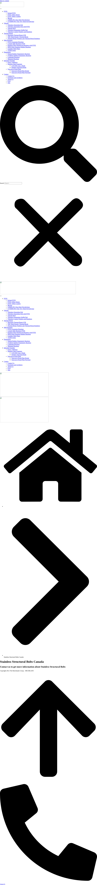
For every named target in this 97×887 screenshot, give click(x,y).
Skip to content (4, 1)
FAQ (9, 81)
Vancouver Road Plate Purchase (21, 72)
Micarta (10, 18)
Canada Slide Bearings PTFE (16, 43)
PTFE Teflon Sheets (14, 15)
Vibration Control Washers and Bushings (20, 32)
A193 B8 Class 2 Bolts (18, 66)
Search (2, 183)
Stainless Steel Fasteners (15, 64)
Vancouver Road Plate (14, 69)
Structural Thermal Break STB (17, 35)
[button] (48, 133)
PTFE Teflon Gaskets (14, 16)
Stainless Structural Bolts (18, 67)
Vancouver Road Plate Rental (20, 71)
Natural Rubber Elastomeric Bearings (19, 54)
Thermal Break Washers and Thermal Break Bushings (24, 38)
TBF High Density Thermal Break (18, 37)
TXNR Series (12, 50)
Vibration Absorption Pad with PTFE (19, 26)
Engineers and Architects (15, 77)
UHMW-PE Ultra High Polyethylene (19, 20)
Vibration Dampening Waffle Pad (18, 30)
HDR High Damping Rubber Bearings (19, 47)
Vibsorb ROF (12, 28)
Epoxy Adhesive (13, 62)
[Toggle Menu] (1, 8)
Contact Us (11, 76)
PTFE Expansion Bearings (16, 42)
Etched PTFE (12, 13)
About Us (10, 79)
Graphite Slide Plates (14, 49)
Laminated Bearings (14, 57)
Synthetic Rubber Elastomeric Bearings (19, 55)
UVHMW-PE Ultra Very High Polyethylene (21, 21)
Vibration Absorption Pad (15, 25)
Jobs (9, 83)
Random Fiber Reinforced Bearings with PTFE (22, 45)
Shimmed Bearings (13, 59)
